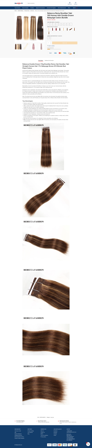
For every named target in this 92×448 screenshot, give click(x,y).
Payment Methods (18, 433)
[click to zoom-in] (30, 27)
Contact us (43, 432)
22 (65, 24)
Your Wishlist (30, 432)
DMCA (42, 433)
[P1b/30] (59, 29)
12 (51, 24)
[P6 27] (74, 29)
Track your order (18, 430)
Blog (28, 433)
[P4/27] (67, 29)
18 (59, 24)
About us (42, 430)
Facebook (55, 430)
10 (48, 24)
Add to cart (64, 42)
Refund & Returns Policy (19, 436)
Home (16, 10)
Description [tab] (40, 60)
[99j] (52, 29)
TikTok (55, 435)
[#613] (48, 29)
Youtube (55, 433)
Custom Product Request (19, 438)
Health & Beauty (20, 10)
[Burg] (56, 29)
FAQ (15, 432)
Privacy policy (43, 436)
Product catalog (31, 430)
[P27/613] (63, 29)
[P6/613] (48, 32)
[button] (75, 7)
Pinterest (55, 432)
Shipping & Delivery (18, 435)
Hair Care (32, 10)
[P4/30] (70, 29)
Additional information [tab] (49, 60)
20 (62, 24)
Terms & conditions (44, 435)
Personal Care (26, 10)
